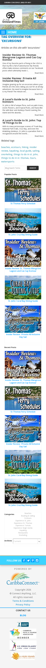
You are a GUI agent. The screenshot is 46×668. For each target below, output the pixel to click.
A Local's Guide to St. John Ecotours (18, 100)
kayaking (14, 150)
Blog (23, 615)
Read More (39, 73)
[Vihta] (23, 656)
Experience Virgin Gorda (23, 528)
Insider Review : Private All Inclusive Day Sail (19, 79)
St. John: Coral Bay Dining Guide (23, 301)
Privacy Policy (23, 604)
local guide (25, 150)
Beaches (28, 513)
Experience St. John (23, 520)
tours (33, 157)
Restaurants (23, 533)
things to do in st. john (26, 154)
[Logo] (23, 645)
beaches (5, 147)
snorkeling (6, 154)
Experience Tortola (23, 525)
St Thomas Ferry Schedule (23, 203)
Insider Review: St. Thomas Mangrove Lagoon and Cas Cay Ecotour (21, 57)
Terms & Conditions (23, 600)
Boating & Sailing (28, 516)
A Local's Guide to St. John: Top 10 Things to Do (21, 121)
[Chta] (23, 634)
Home (12, 32)
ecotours (16, 147)
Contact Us (23, 610)
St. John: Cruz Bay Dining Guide (23, 234)
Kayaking (23, 530)
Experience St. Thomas (23, 523)
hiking (25, 147)
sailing (36, 150)
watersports (7, 161)
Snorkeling (23, 535)
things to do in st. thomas (15, 157)
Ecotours (28, 518)
